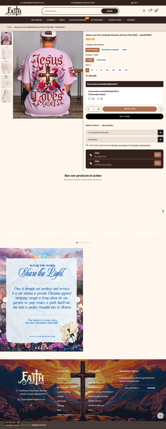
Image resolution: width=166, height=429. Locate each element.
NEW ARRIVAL (36, 20)
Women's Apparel (64, 383)
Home (9, 27)
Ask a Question (107, 125)
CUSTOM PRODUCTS (96, 383)
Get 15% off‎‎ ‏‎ (10, 422)
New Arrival (61, 378)
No (102, 98)
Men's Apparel (62, 387)
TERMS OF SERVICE (96, 406)
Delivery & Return (92, 125)
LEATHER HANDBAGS (78, 19)
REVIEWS (131, 20)
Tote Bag (60, 406)
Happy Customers (64, 415)
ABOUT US (92, 378)
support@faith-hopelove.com (33, 3)
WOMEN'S (51, 20)
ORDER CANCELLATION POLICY (101, 392)
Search (109, 11)
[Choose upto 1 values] (97, 94)
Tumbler (60, 396)
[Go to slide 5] (47, 348)
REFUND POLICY (94, 387)
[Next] (78, 75)
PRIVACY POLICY (95, 401)
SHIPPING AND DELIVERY (98, 396)
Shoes (59, 410)
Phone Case (61, 401)
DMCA (90, 410)
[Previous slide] (5, 299)
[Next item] (163, 211)
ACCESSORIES (96, 20)
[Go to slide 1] (36, 348)
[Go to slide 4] (44, 348)
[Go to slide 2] (38, 348)
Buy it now (125, 116)
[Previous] (17, 75)
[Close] (19, 422)
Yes (93, 98)
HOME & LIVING (115, 20)
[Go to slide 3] (41, 348)
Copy (158, 155)
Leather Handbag (64, 392)
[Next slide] (77, 299)
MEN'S (62, 20)
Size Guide (92, 76)
